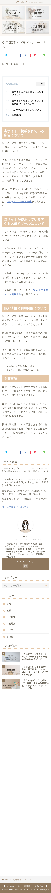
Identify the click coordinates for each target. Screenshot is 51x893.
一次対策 (11, 617)
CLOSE (40, 83)
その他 (10, 636)
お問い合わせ (39, 886)
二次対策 (11, 623)
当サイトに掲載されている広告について (28, 93)
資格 (9, 604)
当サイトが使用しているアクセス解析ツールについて (28, 102)
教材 (9, 610)
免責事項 (16, 115)
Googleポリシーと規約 (19, 201)
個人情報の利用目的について (26, 109)
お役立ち (11, 630)
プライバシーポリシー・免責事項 (18, 886)
